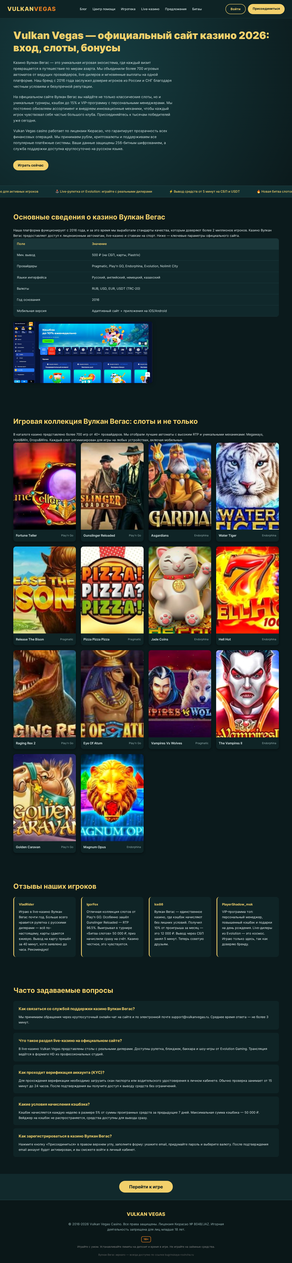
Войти (236, 9)
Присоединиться (266, 9)
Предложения (176, 9)
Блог (83, 9)
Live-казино (150, 9)
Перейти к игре (146, 1186)
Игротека (128, 9)
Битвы (197, 9)
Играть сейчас (30, 165)
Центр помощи (104, 9)
